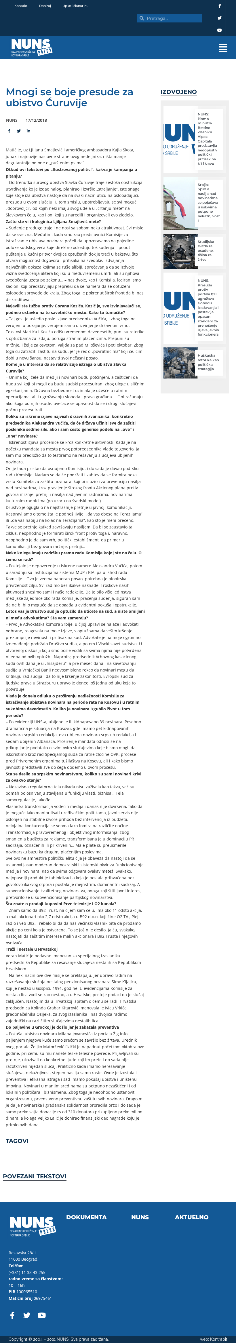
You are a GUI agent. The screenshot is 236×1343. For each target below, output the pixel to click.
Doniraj (45, 6)
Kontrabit (218, 1339)
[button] (149, 48)
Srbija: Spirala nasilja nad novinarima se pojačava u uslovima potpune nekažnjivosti (209, 202)
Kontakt (21, 6)
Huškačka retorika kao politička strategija (208, 362)
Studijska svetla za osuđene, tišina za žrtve (206, 250)
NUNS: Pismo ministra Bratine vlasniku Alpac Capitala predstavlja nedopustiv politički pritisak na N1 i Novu (207, 139)
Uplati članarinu (75, 6)
